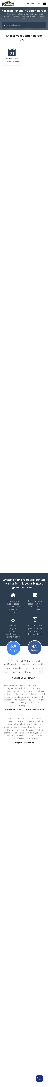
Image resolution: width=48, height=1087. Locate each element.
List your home (33, 3)
